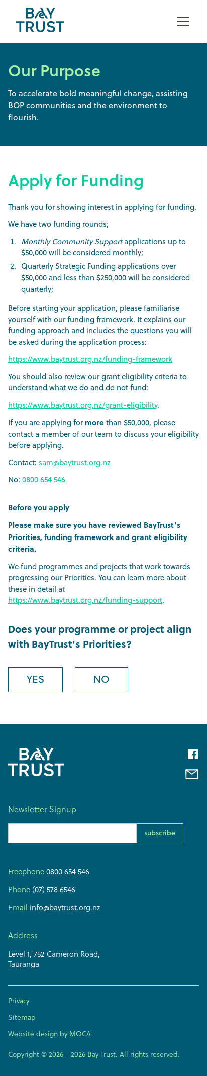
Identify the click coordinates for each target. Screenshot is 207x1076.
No (101, 679)
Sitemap (22, 1017)
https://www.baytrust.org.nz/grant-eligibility (82, 405)
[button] (181, 22)
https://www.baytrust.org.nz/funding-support (85, 600)
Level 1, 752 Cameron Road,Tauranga (54, 959)
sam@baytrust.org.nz (75, 462)
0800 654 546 (43, 479)
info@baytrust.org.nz (64, 907)
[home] (40, 21)
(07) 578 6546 (52, 889)
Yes (35, 679)
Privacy (18, 1001)
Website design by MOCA (49, 1034)
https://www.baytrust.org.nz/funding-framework (90, 359)
